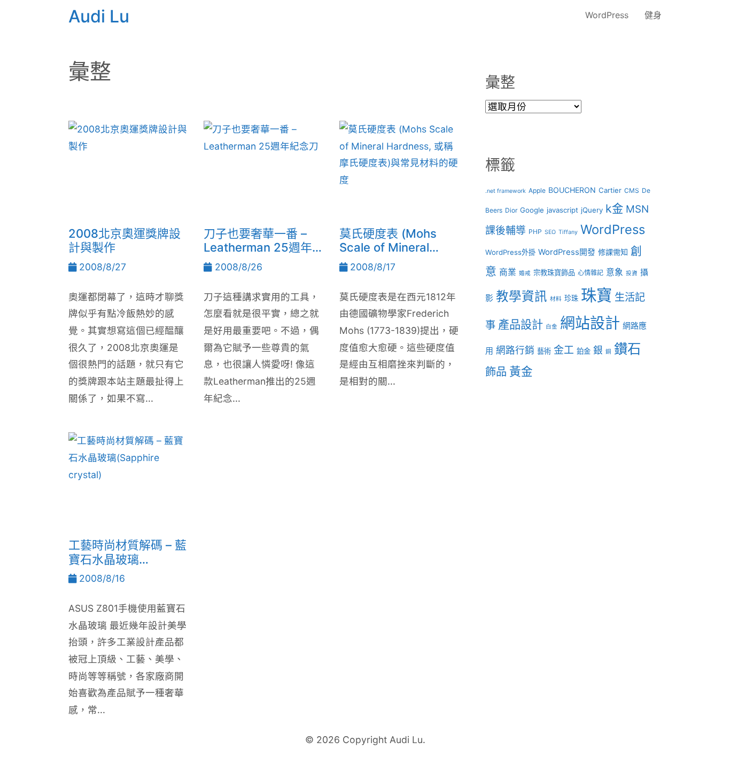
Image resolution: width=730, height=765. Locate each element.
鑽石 (627, 348)
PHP (535, 232)
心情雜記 (590, 273)
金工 (564, 350)
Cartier (610, 190)
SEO (550, 232)
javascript (562, 210)
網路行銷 (515, 350)
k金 (614, 208)
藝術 (544, 351)
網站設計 (590, 323)
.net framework (505, 191)
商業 (507, 272)
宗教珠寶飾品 (554, 272)
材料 (556, 298)
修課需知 (613, 251)
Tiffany (568, 232)
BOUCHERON (572, 189)
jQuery (592, 210)
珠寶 (596, 295)
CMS (631, 190)
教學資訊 (521, 296)
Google (532, 210)
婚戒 (525, 273)
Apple (537, 190)
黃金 (521, 371)
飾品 (496, 371)
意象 (614, 272)
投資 (632, 273)
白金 (551, 326)
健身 (653, 15)
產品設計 (520, 324)
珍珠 (571, 298)
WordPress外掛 (510, 252)
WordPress (606, 15)
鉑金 (584, 351)
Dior (511, 210)
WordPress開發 (566, 252)
